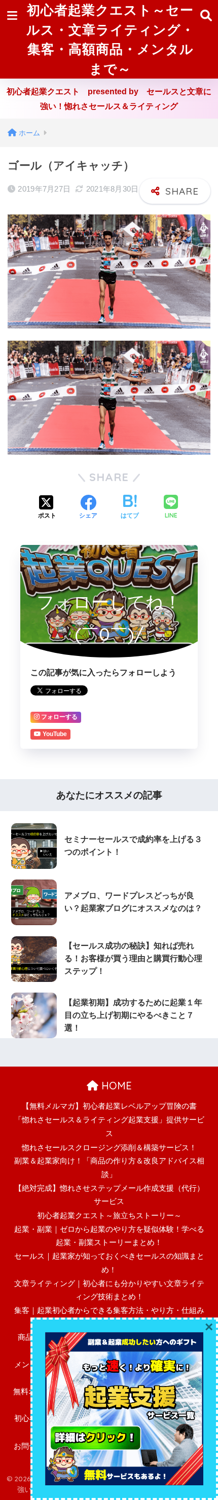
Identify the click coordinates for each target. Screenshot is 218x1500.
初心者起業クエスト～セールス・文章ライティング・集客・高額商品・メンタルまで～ (110, 39)
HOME (115, 1085)
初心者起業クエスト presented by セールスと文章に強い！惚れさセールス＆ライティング (109, 99)
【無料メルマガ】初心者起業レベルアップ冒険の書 (109, 1106)
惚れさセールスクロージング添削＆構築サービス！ (109, 1148)
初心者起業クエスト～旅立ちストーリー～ (109, 1216)
